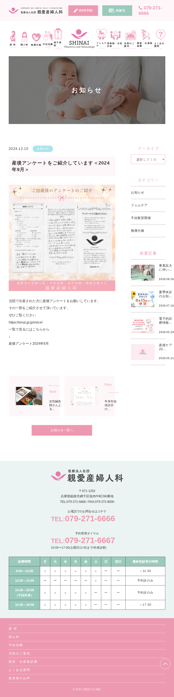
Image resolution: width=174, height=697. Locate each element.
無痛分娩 (138, 230)
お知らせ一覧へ (62, 430)
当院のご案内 (19, 653)
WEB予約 (86, 10)
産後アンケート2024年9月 (29, 343)
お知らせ (43, 148)
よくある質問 (19, 670)
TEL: (83, 518)
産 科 (13, 628)
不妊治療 (16, 645)
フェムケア (139, 205)
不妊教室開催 (141, 218)
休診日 (120, 10)
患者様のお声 (19, 678)
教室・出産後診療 (23, 661)
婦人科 (14, 636)
